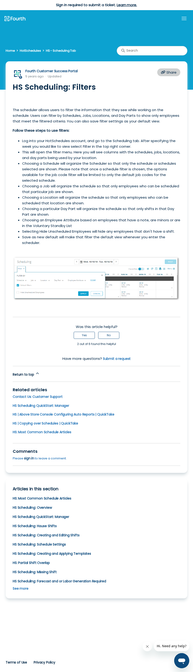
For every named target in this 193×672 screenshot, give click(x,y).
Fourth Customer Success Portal (51, 71)
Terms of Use (16, 662)
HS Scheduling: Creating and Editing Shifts (46, 535)
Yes (84, 335)
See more (20, 588)
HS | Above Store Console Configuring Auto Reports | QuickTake (63, 414)
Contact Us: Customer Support (38, 396)
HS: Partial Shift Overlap (31, 562)
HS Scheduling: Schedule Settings (39, 544)
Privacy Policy (44, 662)
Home (10, 50)
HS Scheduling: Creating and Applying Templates (52, 553)
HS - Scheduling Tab (61, 50)
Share (171, 72)
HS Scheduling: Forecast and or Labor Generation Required (59, 581)
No (109, 335)
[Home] (15, 19)
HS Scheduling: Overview (32, 507)
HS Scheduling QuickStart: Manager (41, 405)
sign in (29, 458)
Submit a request (117, 358)
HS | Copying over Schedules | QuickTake (45, 423)
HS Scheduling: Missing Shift (35, 572)
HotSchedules (30, 50)
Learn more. (127, 4)
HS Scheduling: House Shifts (35, 526)
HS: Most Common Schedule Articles (42, 432)
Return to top (24, 374)
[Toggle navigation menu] (184, 18)
